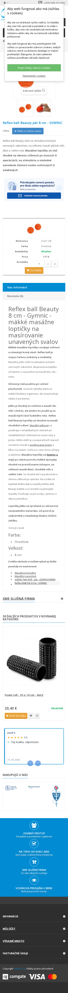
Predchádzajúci (14, 109)
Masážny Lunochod (25, 576)
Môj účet (9, 928)
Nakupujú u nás (15, 775)
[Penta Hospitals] (34, 787)
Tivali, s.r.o (19, 968)
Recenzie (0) (15, 296)
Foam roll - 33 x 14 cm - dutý (24, 695)
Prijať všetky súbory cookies (34, 68)
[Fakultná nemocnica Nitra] (11, 788)
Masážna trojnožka (25, 573)
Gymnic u (52, 454)
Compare (37, 716)
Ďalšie (54, 109)
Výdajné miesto (13, 941)
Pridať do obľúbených (31, 716)
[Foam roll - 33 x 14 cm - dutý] (34, 660)
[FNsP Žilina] (56, 796)
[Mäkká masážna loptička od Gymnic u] (43, 108)
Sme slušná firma (19, 598)
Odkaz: (6, 130)
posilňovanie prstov (41, 445)
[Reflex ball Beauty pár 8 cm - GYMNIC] (25, 108)
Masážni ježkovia (39, 425)
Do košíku (36, 270)
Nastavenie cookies (34, 75)
